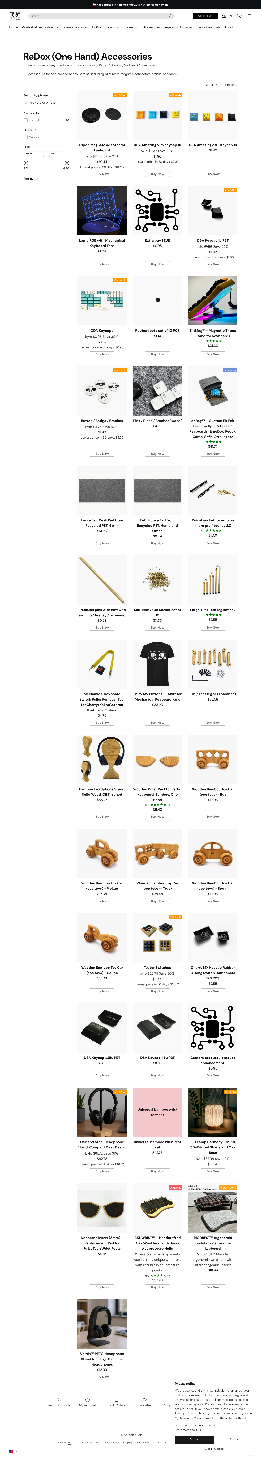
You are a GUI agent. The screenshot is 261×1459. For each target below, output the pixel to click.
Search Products (59, 1405)
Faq (167, 1442)
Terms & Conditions (90, 1442)
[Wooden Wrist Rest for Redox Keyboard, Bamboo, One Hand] (157, 759)
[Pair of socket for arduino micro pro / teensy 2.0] (212, 490)
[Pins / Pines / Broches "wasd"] (157, 391)
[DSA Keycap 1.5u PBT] (157, 1028)
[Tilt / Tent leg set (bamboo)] (212, 664)
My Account (87, 1405)
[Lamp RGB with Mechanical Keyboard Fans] (102, 210)
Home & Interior (73, 27)
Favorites (145, 1405)
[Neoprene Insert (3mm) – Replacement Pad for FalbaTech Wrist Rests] (102, 1208)
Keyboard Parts (61, 65)
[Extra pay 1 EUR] (157, 210)
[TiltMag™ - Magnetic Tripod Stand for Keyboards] (212, 300)
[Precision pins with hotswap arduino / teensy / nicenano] (102, 580)
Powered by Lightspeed (131, 1448)
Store (41, 65)
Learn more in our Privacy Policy (195, 1425)
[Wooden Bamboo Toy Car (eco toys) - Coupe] (102, 937)
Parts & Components (123, 27)
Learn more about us (188, 1429)
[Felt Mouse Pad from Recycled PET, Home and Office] (157, 490)
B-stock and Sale (208, 27)
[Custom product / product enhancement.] (212, 1028)
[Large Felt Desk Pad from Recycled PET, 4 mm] (102, 490)
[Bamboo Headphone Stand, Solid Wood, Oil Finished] (102, 759)
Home (13, 27)
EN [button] (224, 16)
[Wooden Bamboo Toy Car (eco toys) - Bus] (212, 759)
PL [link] (74, 1442)
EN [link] (69, 1442)
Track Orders (116, 1405)
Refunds (156, 1442)
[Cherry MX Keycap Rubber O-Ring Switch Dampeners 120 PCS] (212, 937)
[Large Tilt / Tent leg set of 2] (212, 580)
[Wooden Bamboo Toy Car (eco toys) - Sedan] (212, 853)
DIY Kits (96, 27)
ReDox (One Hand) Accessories (134, 65)
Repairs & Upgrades (178, 27)
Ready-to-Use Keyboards (40, 27)
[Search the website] (170, 15)
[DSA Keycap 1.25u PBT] (102, 1028)
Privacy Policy (111, 1442)
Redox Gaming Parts (92, 65)
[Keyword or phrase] (26, 102)
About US (231, 27)
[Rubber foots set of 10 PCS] (157, 300)
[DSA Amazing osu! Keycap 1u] (212, 115)
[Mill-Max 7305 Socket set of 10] (157, 580)
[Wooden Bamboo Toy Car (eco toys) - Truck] (157, 853)
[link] (214, 1447)
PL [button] (231, 16)
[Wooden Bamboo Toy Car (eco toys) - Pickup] (102, 853)
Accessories (151, 27)
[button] (15, 16)
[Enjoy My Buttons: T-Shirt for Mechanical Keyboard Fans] (157, 664)
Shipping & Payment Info (136, 1442)
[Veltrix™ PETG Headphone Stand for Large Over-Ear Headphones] (102, 1324)
